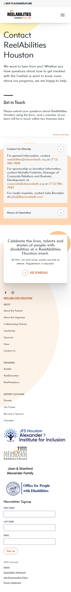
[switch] (36, 173)
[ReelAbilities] (23, 15)
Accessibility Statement (15, 572)
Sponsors (8, 337)
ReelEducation (11, 375)
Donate (8, 400)
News (6, 344)
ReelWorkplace (11, 382)
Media (7, 567)
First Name (9, 508)
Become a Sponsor (14, 413)
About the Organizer (14, 317)
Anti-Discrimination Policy (16, 577)
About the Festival (13, 310)
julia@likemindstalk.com (27, 196)
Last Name (9, 521)
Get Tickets (9, 407)
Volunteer (9, 420)
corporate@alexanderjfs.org (25, 183)
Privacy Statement (12, 582)
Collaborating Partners (15, 324)
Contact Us (10, 350)
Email (6, 535)
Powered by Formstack (61, 135)
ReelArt (7, 368)
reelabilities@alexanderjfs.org (26, 159)
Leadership (9, 330)
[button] (62, 15)
